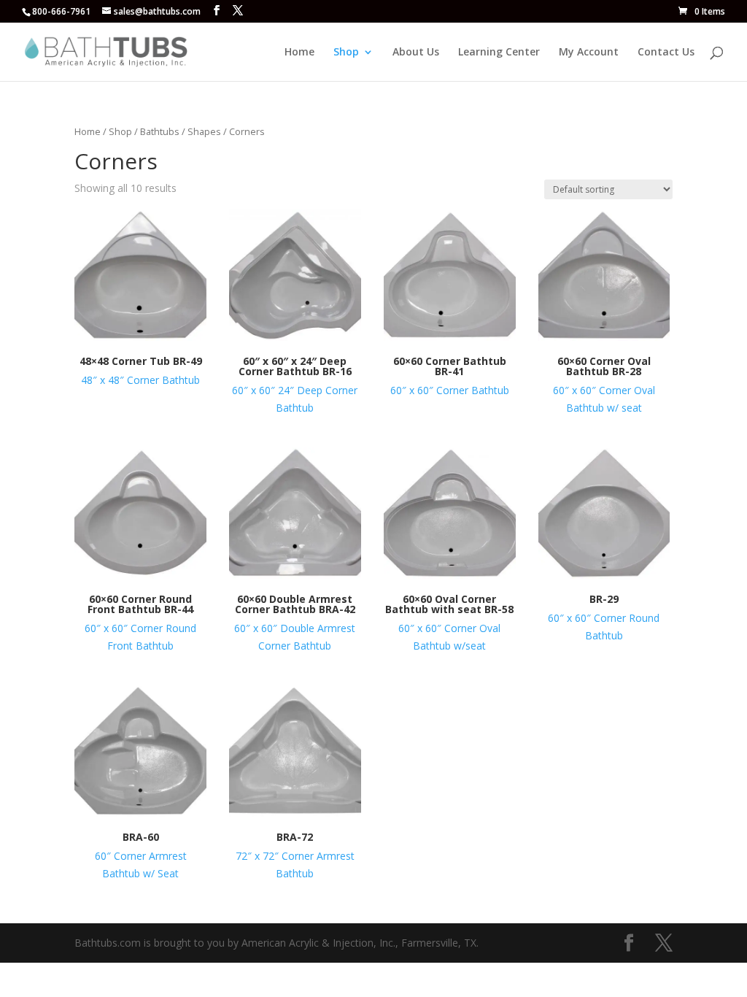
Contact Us (666, 52)
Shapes (204, 131)
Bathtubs (159, 131)
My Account (589, 52)
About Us (415, 52)
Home (299, 52)
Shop (346, 52)
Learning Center (499, 52)
